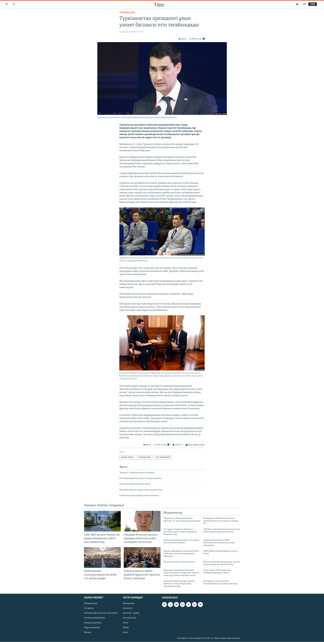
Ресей (125, 623)
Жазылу (87, 632)
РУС (305, 4)
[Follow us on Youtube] (176, 604)
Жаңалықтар (129, 604)
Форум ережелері (92, 628)
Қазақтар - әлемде (131, 613)
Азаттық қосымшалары (94, 618)
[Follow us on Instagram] (182, 604)
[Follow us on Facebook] (164, 604)
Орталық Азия (129, 618)
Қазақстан (127, 608)
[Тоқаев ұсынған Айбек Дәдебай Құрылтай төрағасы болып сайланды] (142, 557)
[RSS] (194, 604)
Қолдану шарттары (92, 623)
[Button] (182, 39)
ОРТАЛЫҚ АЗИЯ (127, 13)
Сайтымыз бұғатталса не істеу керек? (100, 613)
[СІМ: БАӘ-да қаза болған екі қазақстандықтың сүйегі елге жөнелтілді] (102, 521)
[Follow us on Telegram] (188, 604)
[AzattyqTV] (297, 4)
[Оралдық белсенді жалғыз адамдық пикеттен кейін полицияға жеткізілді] (142, 521)
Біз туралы (89, 608)
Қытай (126, 628)
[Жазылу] (200, 604)
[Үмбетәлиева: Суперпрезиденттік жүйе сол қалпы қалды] (102, 557)
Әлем (125, 632)
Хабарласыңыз (90, 604)
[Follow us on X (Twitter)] (170, 604)
